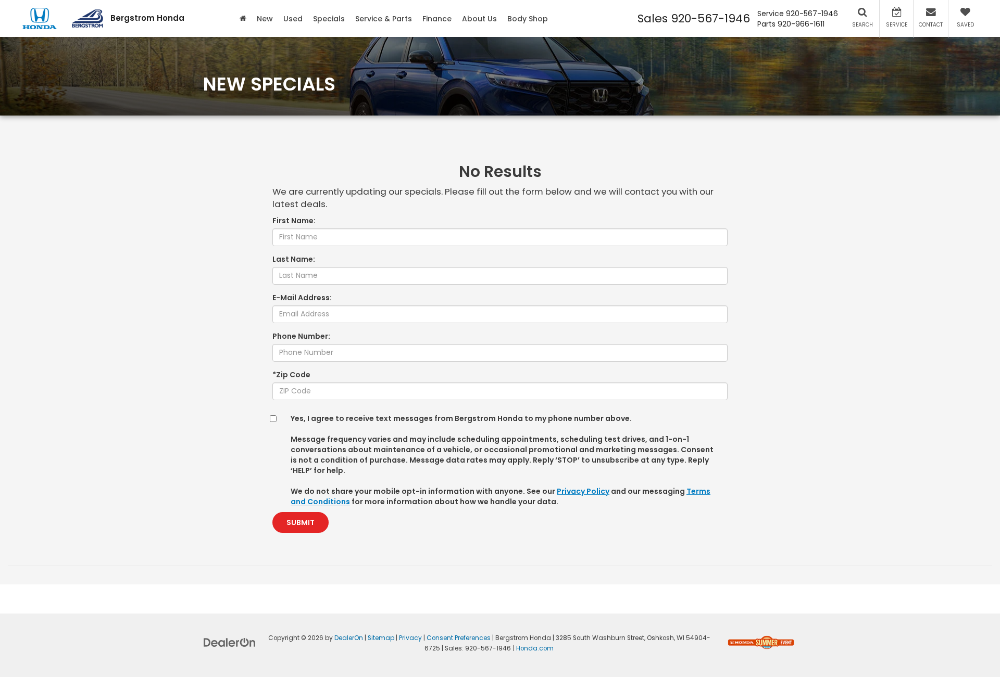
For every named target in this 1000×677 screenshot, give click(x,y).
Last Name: (293, 259)
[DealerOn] (229, 641)
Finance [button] (437, 19)
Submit (300, 522)
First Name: (294, 220)
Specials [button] (329, 19)
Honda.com (535, 648)
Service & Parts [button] (383, 19)
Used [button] (293, 19)
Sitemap (381, 638)
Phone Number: (301, 336)
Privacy (410, 638)
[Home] (243, 18)
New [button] (265, 19)
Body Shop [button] (527, 19)
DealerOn (348, 638)
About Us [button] (479, 19)
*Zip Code (291, 374)
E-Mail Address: (302, 297)
